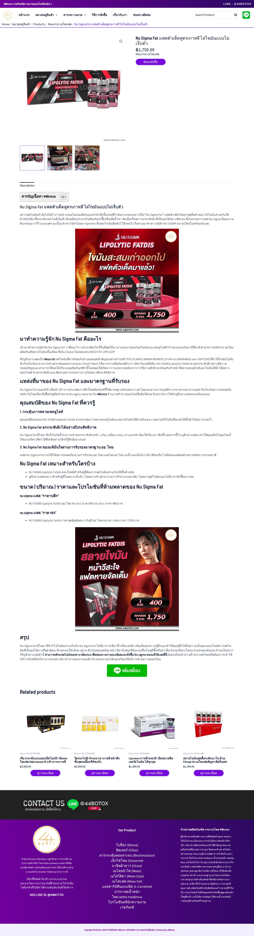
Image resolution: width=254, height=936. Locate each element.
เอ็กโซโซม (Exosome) (127, 860)
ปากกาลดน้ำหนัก (127, 891)
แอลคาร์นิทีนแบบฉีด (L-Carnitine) (127, 886)
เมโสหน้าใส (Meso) (127, 871)
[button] (237, 4)
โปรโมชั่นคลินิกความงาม (127, 902)
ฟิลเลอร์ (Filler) (127, 850)
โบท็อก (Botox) (127, 845)
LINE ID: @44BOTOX (50, 895)
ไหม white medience (127, 897)
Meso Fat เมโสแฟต (147, 54)
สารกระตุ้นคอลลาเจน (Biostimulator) (127, 855)
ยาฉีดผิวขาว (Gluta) (127, 866)
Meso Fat (49, 359)
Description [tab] (27, 185)
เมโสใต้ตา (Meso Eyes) (127, 876)
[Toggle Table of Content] (61, 197)
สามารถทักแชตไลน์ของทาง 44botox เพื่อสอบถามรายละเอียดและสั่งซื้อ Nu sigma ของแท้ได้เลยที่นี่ (106, 655)
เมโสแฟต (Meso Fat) (127, 881)
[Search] (236, 15)
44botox (102, 394)
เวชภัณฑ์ (127, 907)
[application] (56, 15)
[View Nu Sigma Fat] (32, 158)
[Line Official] (246, 15)
